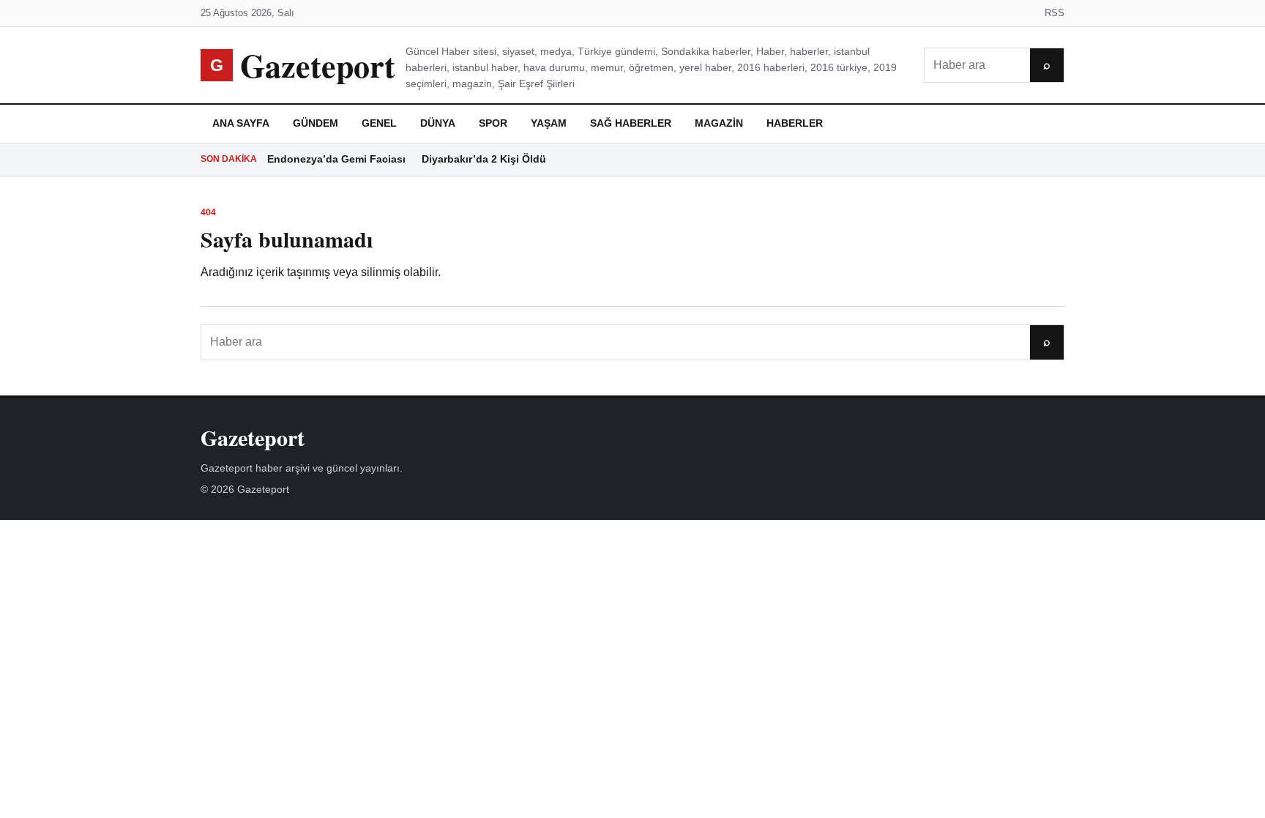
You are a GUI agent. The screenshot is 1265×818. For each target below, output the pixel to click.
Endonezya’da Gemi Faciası (336, 159)
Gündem (315, 123)
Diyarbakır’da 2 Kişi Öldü (484, 159)
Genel (379, 123)
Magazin (719, 123)
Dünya (437, 123)
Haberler (794, 123)
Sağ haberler (630, 123)
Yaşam (549, 123)
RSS (1054, 12)
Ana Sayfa (240, 123)
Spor (493, 123)
